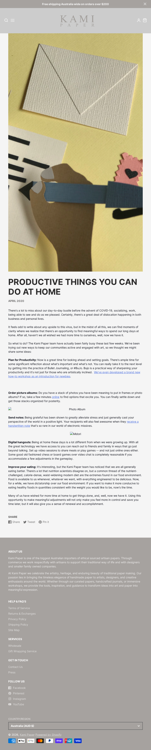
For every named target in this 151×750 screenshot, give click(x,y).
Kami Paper (27, 734)
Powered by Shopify (48, 734)
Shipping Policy (18, 624)
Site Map (14, 630)
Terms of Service (19, 608)
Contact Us (15, 666)
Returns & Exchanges (22, 613)
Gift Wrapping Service (22, 651)
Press (11, 672)
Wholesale (14, 645)
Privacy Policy (17, 619)
